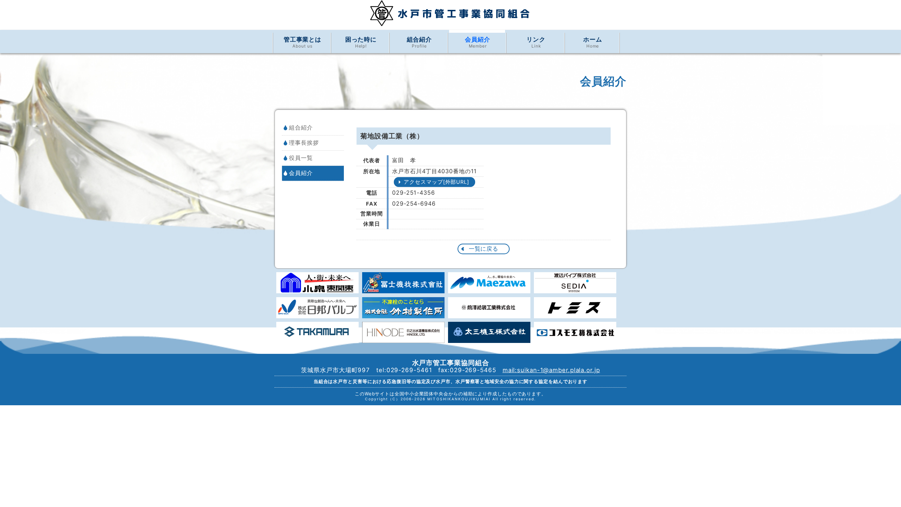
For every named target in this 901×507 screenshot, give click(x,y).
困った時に (361, 42)
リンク (536, 42)
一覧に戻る (484, 248)
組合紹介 (419, 42)
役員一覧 (301, 157)
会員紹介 (477, 42)
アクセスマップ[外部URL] (436, 182)
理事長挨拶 (304, 142)
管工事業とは (302, 42)
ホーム (592, 42)
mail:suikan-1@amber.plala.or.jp (551, 370)
